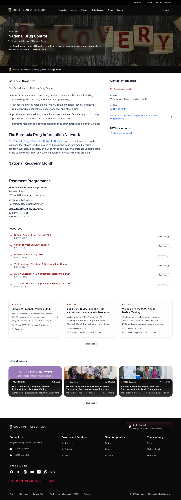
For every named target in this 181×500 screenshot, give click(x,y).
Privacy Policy (38, 494)
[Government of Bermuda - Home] (31, 10)
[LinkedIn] (39, 472)
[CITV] (53, 472)
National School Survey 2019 (28, 254)
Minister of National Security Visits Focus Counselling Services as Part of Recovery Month (87, 389)
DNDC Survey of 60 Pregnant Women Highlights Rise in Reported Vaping (30, 388)
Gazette (120, 10)
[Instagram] (25, 472)
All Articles (151, 455)
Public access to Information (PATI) (64, 494)
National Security (40, 41)
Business (73, 10)
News (110, 10)
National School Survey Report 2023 (32, 235)
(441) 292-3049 (118, 109)
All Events (109, 455)
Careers (86, 494)
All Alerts (108, 449)
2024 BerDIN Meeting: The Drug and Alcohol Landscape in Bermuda (88, 311)
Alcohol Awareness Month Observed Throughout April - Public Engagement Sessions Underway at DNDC (141, 389)
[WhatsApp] (46, 472)
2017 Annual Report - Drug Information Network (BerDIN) (42, 283)
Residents (62, 10)
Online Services (97, 10)
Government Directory (29, 69)
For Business (66, 449)
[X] (18, 472)
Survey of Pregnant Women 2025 (31, 309)
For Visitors (65, 455)
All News (108, 443)
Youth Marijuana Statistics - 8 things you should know (40, 264)
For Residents (66, 443)
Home (14, 69)
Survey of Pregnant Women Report (31, 244)
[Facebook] (11, 472)
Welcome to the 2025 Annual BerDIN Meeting (139, 311)
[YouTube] (32, 472)
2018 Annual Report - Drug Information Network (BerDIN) (42, 273)
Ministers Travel (153, 449)
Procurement (152, 443)
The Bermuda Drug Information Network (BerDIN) (35, 141)
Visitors (84, 10)
